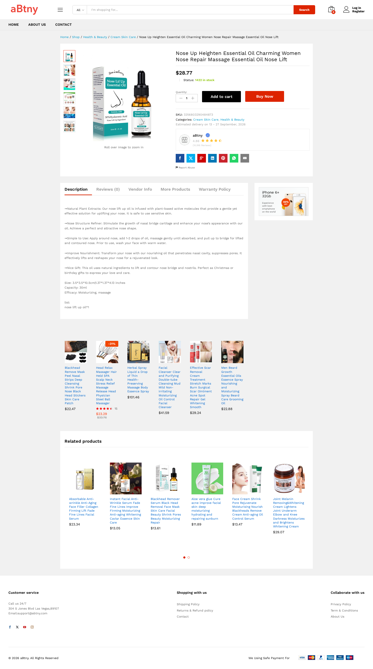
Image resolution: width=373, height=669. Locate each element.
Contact (63, 24)
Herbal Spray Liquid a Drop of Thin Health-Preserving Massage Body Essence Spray (138, 379)
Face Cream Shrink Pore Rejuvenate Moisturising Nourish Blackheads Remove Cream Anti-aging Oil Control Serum (247, 508)
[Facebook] (10, 627)
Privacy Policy (341, 604)
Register (358, 11)
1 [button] (184, 557)
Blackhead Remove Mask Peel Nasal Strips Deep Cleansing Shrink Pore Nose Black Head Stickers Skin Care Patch (75, 385)
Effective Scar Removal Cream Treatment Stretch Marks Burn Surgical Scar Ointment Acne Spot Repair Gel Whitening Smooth (201, 387)
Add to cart (221, 96)
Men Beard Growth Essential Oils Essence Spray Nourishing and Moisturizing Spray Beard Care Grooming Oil (232, 385)
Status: (188, 80)
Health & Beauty (232, 119)
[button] (70, 360)
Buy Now (264, 96)
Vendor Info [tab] (140, 189)
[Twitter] (17, 627)
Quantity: (181, 92)
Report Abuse (186, 167)
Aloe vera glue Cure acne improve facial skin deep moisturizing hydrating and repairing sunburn (206, 508)
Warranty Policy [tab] (215, 189)
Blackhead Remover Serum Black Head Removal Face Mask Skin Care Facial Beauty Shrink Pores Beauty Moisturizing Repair (166, 510)
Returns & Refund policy (195, 610)
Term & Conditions (344, 610)
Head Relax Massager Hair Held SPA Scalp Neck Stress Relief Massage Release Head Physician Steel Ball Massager (106, 385)
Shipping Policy (188, 604)
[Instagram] (32, 627)
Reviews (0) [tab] (108, 189)
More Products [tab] (175, 189)
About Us (37, 24)
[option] (85, 495)
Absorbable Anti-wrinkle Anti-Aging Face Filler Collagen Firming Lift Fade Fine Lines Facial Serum (83, 508)
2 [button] (189, 557)
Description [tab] (76, 189)
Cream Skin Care (205, 119)
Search (304, 9)
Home (13, 24)
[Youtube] (24, 627)
